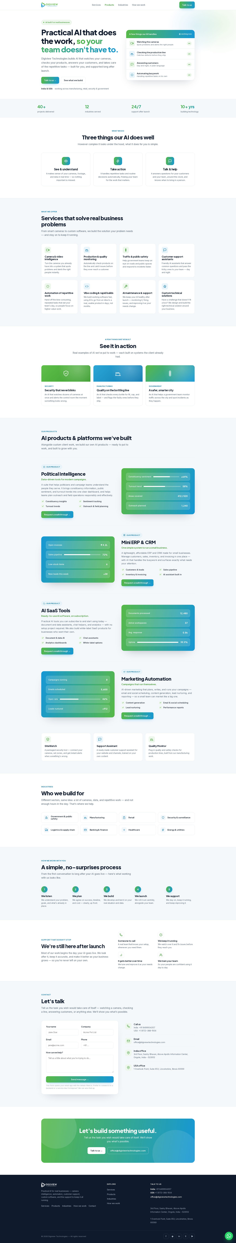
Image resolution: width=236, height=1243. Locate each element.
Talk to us (187, 5)
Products (109, 5)
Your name (51, 1026)
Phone (84, 1039)
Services (96, 5)
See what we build (73, 80)
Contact (92, 1206)
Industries (123, 5)
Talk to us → (50, 80)
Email (48, 1039)
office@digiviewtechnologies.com (149, 1042)
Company (86, 1026)
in (179, 1236)
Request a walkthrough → (57, 514)
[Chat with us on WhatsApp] (229, 1236)
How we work (138, 5)
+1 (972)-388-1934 (147, 1030)
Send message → (80, 1079)
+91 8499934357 (147, 1027)
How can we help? (54, 1052)
